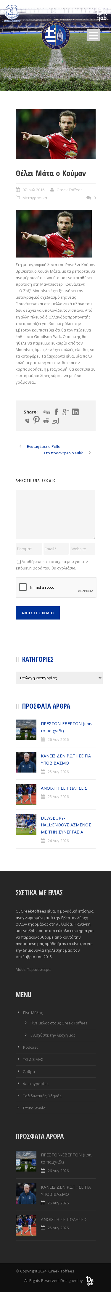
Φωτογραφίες (35, 1083)
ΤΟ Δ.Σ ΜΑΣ (33, 1059)
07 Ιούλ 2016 (33, 189)
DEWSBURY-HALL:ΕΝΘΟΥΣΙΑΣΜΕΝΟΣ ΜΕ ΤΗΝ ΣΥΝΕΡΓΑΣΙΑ (66, 825)
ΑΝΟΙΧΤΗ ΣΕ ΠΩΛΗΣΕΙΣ (64, 788)
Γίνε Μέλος (33, 1012)
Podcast (30, 1047)
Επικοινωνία (34, 1108)
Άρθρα (29, 1071)
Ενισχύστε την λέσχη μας (52, 1035)
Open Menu (93, 35)
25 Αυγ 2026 (58, 771)
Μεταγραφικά (34, 197)
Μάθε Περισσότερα (33, 969)
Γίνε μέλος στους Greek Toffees (59, 1023)
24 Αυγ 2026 (58, 840)
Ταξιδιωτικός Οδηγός (42, 1095)
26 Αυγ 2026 (58, 739)
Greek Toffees (70, 189)
